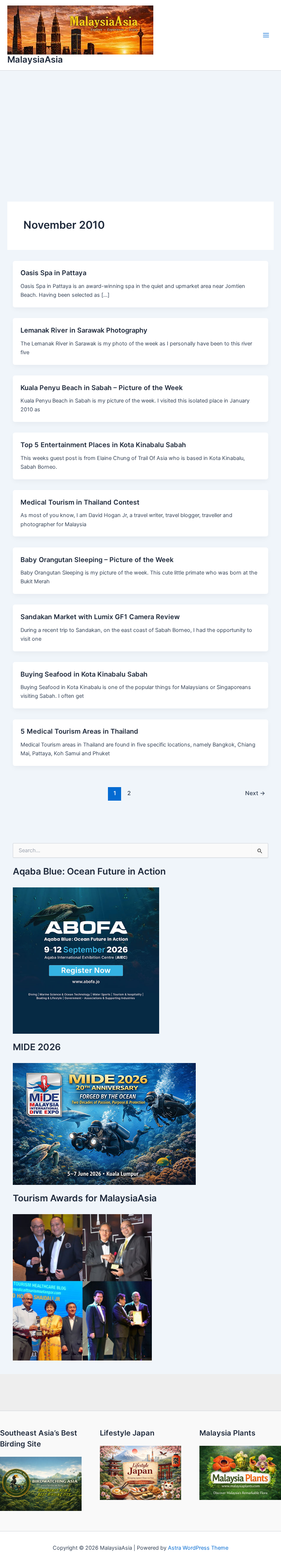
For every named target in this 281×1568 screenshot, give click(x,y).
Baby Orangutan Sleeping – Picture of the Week (96, 559)
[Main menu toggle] (266, 35)
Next (255, 793)
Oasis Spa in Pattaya (53, 273)
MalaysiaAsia (35, 59)
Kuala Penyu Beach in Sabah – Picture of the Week (101, 387)
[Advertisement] (140, 125)
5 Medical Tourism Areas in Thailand (79, 731)
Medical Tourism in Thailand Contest (79, 502)
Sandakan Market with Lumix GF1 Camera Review (100, 617)
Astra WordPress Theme (198, 1548)
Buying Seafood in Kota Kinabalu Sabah (83, 674)
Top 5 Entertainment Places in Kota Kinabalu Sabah (103, 445)
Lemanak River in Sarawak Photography (83, 330)
